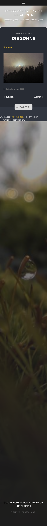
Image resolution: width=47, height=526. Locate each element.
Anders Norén (29, 512)
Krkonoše (8, 47)
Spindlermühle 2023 (15, 89)
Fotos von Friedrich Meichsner (23, 13)
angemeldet (16, 117)
